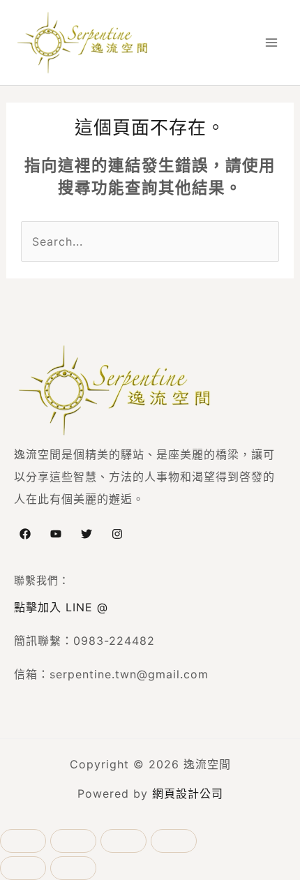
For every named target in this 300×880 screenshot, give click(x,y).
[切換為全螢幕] (73, 841)
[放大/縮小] (23, 841)
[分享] (123, 841)
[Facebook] (25, 534)
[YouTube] (56, 534)
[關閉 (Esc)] (174, 841)
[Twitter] (86, 534)
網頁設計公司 (187, 793)
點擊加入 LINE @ (61, 607)
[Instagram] (117, 534)
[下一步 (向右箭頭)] (73, 868)
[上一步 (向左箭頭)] (23, 868)
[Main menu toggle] (271, 42)
